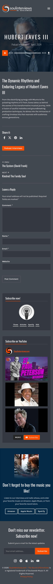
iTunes (15, 325)
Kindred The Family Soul (14, 176)
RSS (37, 325)
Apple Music (26, 511)
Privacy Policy (26, 576)
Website (6, 261)
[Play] (5, 53)
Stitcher (23, 325)
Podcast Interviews (19, 44)
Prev (6, 162)
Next (4, 172)
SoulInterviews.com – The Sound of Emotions (29, 567)
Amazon (11, 511)
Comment (7, 205)
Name (5, 236)
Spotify (31, 325)
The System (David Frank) (14, 166)
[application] (26, 53)
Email (5, 249)
